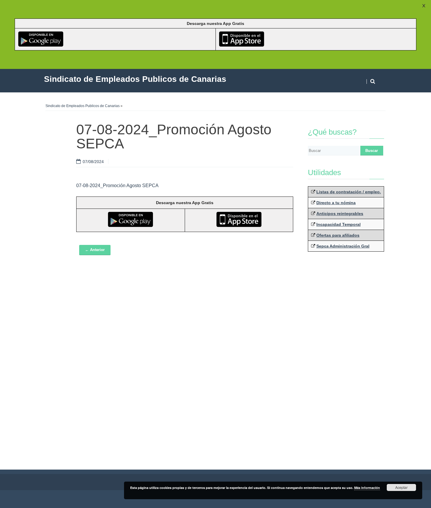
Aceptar (401, 487)
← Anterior (95, 250)
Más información (367, 487)
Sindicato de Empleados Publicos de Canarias (82, 106)
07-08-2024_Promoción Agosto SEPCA (117, 185)
